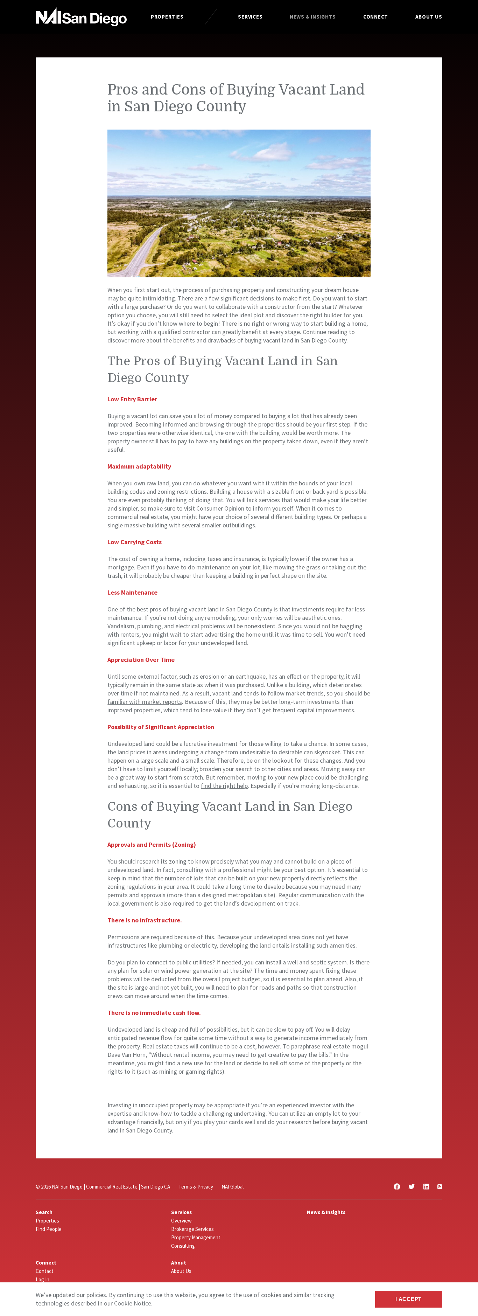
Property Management (195, 1237)
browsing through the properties (242, 424)
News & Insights (313, 16)
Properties (167, 16)
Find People (49, 1229)
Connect (375, 16)
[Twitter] (411, 1186)
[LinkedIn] (426, 1186)
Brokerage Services (192, 1229)
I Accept (408, 1299)
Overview (181, 1220)
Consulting (183, 1245)
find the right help (224, 786)
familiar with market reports (144, 702)
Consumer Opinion (220, 508)
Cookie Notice (132, 1303)
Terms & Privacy (195, 1186)
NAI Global (233, 1186)
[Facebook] (397, 1186)
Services (250, 16)
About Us (428, 16)
